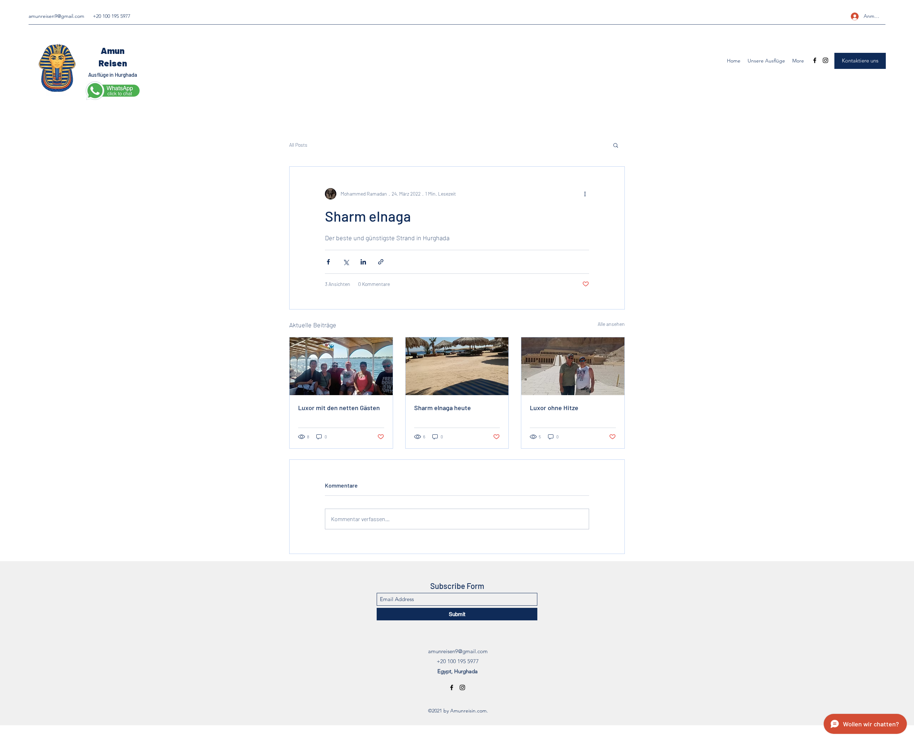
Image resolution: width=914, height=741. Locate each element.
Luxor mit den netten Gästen (339, 408)
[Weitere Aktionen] (585, 194)
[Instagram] (825, 60)
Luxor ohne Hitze (554, 408)
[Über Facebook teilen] (328, 261)
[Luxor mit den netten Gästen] (341, 366)
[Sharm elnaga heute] (457, 366)
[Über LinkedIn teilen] (363, 261)
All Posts (298, 145)
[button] (615, 145)
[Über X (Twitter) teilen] (345, 261)
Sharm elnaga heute (442, 408)
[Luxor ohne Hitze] (572, 366)
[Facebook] (814, 60)
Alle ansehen (611, 324)
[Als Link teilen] (380, 261)
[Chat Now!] (113, 90)
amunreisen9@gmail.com (56, 16)
